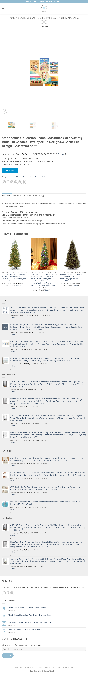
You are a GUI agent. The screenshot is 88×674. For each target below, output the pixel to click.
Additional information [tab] (23, 196)
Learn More (10, 170)
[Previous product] (46, 22)
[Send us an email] (8, 593)
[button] (3, 8)
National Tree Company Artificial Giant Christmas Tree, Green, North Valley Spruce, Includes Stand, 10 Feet (72, 277)
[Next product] (42, 22)
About (32, 668)
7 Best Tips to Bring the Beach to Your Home (27, 608)
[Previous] (6, 71)
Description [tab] (7, 196)
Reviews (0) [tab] (39, 196)
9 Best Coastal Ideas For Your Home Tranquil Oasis (29, 615)
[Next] (82, 71)
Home (12, 17)
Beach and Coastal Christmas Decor (38, 17)
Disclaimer (62, 668)
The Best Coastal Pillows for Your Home (25, 630)
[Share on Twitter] (12, 182)
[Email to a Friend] (16, 182)
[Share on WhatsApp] (4, 182)
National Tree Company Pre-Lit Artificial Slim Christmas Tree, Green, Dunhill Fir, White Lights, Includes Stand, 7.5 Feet (14, 277)
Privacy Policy (51, 668)
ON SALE (71, 668)
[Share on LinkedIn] (24, 182)
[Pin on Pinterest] (20, 182)
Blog (27, 668)
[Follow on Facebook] (4, 593)
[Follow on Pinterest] (12, 593)
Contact (40, 668)
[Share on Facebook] (8, 182)
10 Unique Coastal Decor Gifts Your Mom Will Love (29, 622)
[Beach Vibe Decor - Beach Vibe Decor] (44, 8)
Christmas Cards (70, 17)
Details (61, 154)
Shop (21, 668)
